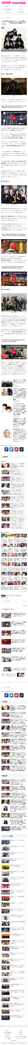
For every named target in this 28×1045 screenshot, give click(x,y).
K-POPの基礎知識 (7, 1032)
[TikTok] (21, 449)
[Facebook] (6, 449)
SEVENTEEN (5, 597)
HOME (7, 1030)
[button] (25, 601)
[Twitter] (11, 449)
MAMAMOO (19, 595)
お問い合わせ (14, 1040)
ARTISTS (21, 1032)
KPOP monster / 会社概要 (20, 1036)
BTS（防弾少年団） (11, 595)
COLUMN (7, 1034)
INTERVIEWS (7, 1036)
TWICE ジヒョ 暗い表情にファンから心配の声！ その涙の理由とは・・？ (17, 551)
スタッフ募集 (7, 1038)
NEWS (4, 595)
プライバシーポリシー (20, 1038)
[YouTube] (16, 449)
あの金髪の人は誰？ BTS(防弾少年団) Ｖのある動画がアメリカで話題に (4, 589)
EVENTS (21, 1034)
